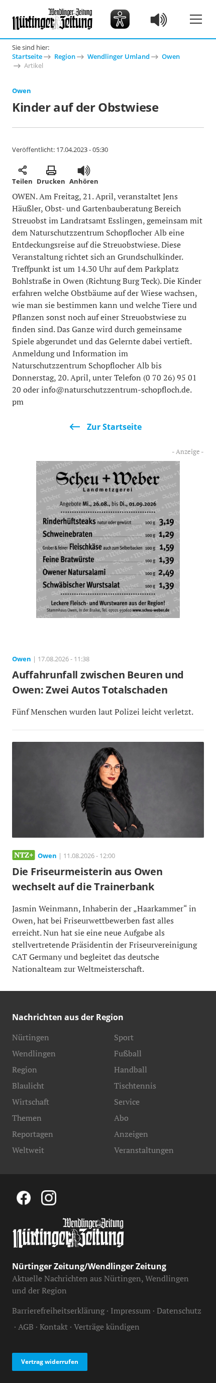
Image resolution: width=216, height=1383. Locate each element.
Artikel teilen (22, 170)
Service (127, 1101)
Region (64, 56)
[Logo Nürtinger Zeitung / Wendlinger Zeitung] (52, 19)
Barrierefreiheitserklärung (58, 1310)
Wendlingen (34, 1053)
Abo (121, 1117)
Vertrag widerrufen (49, 1361)
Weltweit (28, 1150)
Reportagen (32, 1133)
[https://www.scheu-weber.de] (108, 538)
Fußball (128, 1053)
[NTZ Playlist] (159, 19)
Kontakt (54, 1326)
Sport (124, 1037)
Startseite (27, 56)
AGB (26, 1326)
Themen (27, 1117)
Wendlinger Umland (118, 56)
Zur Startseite (114, 426)
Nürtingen (30, 1037)
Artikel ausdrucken (51, 170)
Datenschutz (179, 1310)
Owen (171, 56)
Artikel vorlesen (83, 170)
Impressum (131, 1310)
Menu (196, 19)
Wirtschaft (30, 1101)
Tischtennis (135, 1085)
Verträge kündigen (107, 1326)
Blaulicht (28, 1085)
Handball (130, 1069)
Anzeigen (131, 1133)
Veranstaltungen (144, 1150)
